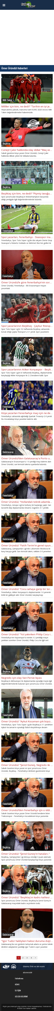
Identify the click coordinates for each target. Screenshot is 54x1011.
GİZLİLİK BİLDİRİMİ (21, 996)
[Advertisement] (27, 37)
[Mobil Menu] (5, 5)
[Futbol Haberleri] (28, 4)
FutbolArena (19, 978)
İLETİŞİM (18, 990)
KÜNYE (17, 984)
